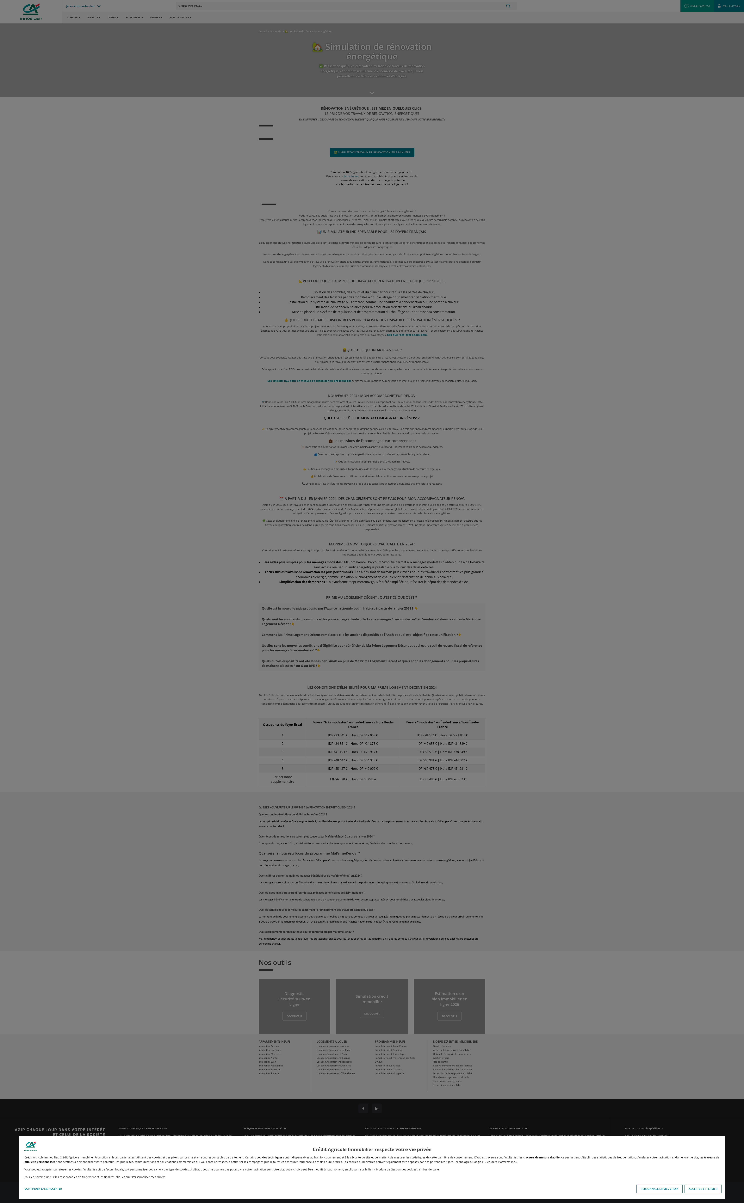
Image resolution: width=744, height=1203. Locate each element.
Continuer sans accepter (43, 1188)
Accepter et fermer (703, 1189)
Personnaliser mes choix (659, 1189)
